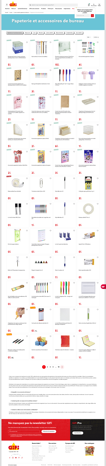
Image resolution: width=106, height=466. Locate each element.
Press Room (67, 452)
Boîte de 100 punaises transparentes (16, 270)
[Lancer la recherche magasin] (92, 15)
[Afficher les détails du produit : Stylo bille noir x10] (65, 183)
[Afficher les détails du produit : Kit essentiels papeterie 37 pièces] (88, 47)
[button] (89, 5)
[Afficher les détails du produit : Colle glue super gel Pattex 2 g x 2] (88, 183)
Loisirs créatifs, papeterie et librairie (21, 12)
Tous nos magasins (69, 450)
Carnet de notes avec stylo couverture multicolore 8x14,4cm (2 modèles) (41, 112)
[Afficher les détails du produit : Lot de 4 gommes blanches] (65, 236)
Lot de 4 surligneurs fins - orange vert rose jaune (64, 297)
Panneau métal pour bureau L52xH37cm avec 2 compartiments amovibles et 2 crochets (64, 58)
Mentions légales (57, 464)
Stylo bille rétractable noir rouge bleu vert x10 (41, 218)
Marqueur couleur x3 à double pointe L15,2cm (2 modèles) (16, 350)
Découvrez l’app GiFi (53, 448)
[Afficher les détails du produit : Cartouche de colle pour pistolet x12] (41, 314)
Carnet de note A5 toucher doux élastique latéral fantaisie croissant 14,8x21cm (63, 112)
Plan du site (43, 464)
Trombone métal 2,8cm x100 (38, 191)
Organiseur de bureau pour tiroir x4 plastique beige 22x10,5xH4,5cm (87, 112)
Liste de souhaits (35, 450)
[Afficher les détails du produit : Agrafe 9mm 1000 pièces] (88, 236)
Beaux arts (27, 32)
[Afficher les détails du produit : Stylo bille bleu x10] (65, 209)
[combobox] (53, 5)
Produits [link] (43, 8)
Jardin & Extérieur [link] (22, 8)
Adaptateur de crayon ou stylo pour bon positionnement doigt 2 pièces (17, 324)
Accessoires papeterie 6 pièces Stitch (40, 138)
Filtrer (95, 37)
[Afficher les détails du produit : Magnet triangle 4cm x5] (41, 262)
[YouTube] (16, 457)
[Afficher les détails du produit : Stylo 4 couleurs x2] (65, 262)
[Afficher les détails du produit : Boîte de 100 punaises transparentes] (17, 262)
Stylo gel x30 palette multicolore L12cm (41, 83)
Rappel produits (35, 454)
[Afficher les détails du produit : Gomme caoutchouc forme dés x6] (41, 341)
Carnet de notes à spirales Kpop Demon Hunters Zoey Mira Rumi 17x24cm (64, 166)
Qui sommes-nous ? (69, 446)
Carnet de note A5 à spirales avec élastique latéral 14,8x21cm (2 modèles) (17, 84)
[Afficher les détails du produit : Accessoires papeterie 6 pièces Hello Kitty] (17, 157)
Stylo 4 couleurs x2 (59, 270)
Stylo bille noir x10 (59, 191)
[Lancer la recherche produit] (30, 5)
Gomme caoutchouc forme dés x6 (39, 349)
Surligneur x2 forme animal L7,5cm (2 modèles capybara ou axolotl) (87, 84)
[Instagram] (13, 457)
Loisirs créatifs (49, 32)
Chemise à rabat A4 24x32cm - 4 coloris (64, 349)
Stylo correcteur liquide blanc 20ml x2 (87, 323)
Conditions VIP (52, 450)
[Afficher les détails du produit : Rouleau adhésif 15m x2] (88, 209)
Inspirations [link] (67, 8)
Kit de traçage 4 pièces (13, 244)
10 (58, 367)
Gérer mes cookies (77, 464)
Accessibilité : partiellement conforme (90, 464)
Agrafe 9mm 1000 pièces (84, 244)
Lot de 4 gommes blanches (61, 244)
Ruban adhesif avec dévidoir (14, 191)
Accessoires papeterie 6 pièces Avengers (41, 165)
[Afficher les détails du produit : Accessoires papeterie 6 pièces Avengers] (41, 157)
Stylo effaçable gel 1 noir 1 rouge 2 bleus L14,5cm (64, 84)
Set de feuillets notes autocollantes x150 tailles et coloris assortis (17, 297)
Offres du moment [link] (34, 8)
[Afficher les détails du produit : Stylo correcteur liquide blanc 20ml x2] (88, 314)
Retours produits (35, 452)
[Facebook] (10, 457)
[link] (43, 10)
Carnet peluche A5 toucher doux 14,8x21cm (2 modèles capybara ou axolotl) (16, 112)
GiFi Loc (50, 452)
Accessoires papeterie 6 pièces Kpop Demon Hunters (87, 166)
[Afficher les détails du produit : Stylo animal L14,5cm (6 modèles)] (41, 47)
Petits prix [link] (50, 8)
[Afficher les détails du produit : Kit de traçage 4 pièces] (17, 236)
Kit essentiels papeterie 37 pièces (86, 56)
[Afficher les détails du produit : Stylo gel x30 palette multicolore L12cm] (41, 75)
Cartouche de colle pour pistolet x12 (40, 323)
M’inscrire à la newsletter (48, 431)
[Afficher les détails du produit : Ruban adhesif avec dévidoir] (17, 183)
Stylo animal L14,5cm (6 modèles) (39, 56)
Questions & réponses (37, 446)
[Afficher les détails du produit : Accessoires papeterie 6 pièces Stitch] (41, 130)
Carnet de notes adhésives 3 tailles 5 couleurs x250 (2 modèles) (87, 350)
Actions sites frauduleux (37, 460)
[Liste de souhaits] (27, 42)
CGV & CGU (50, 464)
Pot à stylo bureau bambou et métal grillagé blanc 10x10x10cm (87, 139)
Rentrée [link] (7, 8)
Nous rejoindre (68, 448)
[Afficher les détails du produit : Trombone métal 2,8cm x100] (41, 183)
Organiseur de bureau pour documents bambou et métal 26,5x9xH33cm (17, 139)
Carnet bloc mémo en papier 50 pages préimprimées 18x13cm (40, 245)
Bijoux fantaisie (59, 32)
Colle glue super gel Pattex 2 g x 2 (86, 191)
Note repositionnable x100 (85, 270)
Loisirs (11, 12)
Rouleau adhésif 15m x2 (84, 217)
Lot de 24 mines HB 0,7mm (14, 217)
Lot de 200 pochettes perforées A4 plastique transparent (63, 324)
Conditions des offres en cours (38, 456)
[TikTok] (22, 457)
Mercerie (41, 32)
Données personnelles (66, 464)
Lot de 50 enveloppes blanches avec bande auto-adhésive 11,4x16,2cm (87, 297)
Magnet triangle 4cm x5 (37, 270)
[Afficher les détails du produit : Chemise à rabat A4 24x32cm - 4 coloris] (65, 341)
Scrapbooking (69, 32)
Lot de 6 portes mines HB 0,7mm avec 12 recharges (41, 297)
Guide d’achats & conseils (37, 458)
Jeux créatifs (79, 32)
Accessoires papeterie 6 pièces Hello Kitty (17, 165)
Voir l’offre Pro (77, 433)
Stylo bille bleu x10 (59, 217)
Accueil (6, 12)
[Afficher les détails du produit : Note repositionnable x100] (88, 262)
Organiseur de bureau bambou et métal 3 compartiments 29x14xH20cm (64, 139)
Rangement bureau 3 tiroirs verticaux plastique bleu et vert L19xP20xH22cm (17, 57)
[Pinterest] (19, 457)
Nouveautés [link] (58, 8)
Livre (34, 32)
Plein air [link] (13, 8)
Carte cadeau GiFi (52, 446)
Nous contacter (35, 448)
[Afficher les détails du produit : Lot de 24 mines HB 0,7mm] (17, 209)
